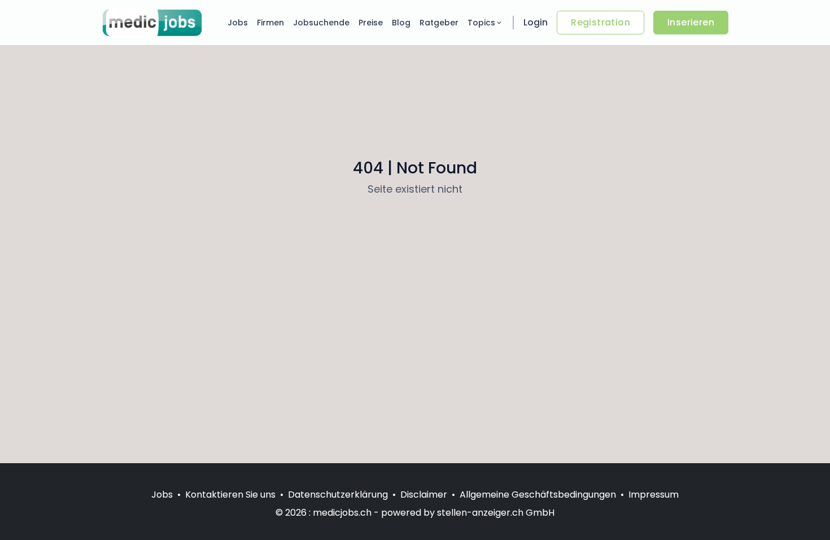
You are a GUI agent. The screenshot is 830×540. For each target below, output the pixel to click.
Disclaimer (423, 494)
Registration (600, 22)
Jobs (238, 22)
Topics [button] (481, 22)
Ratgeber (439, 22)
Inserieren (690, 22)
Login (535, 22)
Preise (371, 22)
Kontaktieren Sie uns (230, 494)
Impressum (653, 494)
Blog (401, 22)
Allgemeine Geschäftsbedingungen (538, 494)
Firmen (270, 22)
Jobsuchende (321, 22)
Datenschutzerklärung (338, 494)
